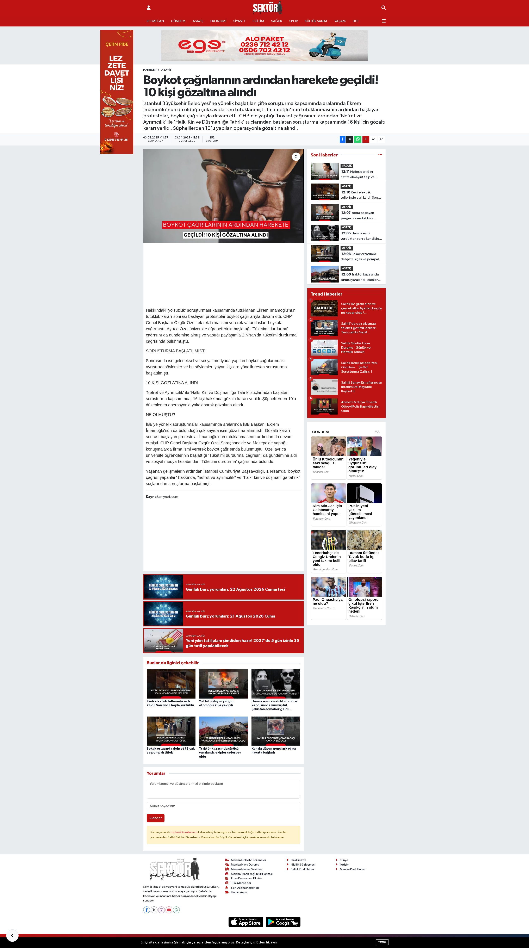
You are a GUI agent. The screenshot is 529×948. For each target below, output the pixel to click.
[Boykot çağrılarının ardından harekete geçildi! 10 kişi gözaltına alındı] (223, 196)
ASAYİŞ (198, 21)
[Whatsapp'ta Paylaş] (357, 139)
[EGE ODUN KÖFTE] (264, 45)
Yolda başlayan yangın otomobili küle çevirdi (357, 216)
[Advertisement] (223, 275)
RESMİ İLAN (155, 21)
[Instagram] (161, 909)
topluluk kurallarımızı (184, 832)
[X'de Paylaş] (349, 139)
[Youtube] (169, 909)
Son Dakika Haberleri (245, 887)
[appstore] (246, 922)
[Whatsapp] (176, 909)
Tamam (382, 942)
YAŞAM (340, 21)
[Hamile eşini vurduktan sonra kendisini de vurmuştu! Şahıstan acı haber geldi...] (275, 684)
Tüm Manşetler (241, 883)
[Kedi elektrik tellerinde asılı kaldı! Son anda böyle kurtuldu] (171, 684)
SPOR (293, 21)
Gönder (156, 818)
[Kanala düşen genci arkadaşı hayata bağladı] (275, 731)
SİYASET (239, 21)
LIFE (356, 21)
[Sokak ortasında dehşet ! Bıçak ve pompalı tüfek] (171, 731)
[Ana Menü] (384, 21)
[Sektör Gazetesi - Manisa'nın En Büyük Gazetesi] (268, 8)
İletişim (344, 864)
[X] (154, 909)
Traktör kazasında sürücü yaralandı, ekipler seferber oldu (220, 752)
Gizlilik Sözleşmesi (303, 864)
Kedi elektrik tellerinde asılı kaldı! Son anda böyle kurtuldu (359, 195)
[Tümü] (380, 155)
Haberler (149, 69)
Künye (344, 860)
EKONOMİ (218, 21)
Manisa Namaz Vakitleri (246, 869)
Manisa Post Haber (353, 869)
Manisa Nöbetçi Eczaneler (248, 860)
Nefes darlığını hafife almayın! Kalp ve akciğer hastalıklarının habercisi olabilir (358, 175)
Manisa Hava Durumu (245, 864)
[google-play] (283, 922)
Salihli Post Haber (302, 869)
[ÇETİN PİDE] (116, 92)
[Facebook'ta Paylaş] (343, 139)
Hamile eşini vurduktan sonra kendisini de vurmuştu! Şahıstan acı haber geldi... (274, 705)
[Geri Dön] (12, 935)
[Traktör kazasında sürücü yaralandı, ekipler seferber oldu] (223, 731)
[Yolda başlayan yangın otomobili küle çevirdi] (223, 684)
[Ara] (383, 8)
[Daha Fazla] (365, 139)
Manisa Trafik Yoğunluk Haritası (252, 873)
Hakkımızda (298, 860)
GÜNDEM (178, 21)
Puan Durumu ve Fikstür (246, 878)
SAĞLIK (276, 21)
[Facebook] (146, 909)
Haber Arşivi (239, 892)
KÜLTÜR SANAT (316, 21)
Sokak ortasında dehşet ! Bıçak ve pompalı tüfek (360, 257)
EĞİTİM (258, 21)
